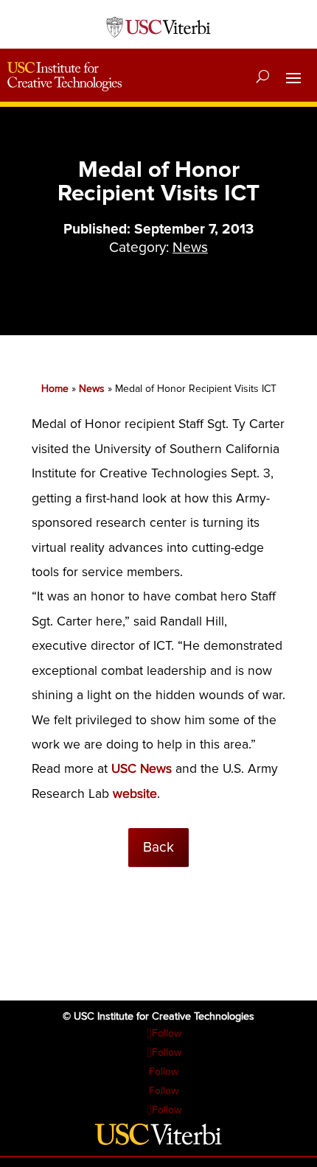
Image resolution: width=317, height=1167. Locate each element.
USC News (141, 769)
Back (158, 847)
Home (55, 388)
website (135, 794)
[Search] (263, 76)
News (190, 247)
